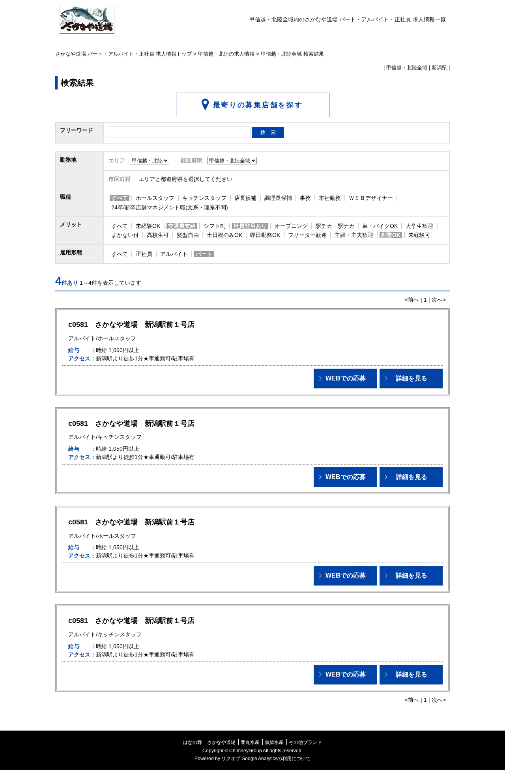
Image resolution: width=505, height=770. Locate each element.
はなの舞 (192, 742)
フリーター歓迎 (307, 235)
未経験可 (419, 235)
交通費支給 (182, 226)
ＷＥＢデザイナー (371, 198)
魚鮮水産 (274, 742)
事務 (305, 198)
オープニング (291, 226)
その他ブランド (305, 742)
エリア (116, 160)
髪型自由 (188, 235)
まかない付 (125, 235)
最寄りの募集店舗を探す (258, 105)
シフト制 (215, 226)
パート (204, 254)
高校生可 (158, 235)
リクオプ (230, 758)
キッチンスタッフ (204, 198)
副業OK (390, 235)
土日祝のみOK (224, 235)
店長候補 (245, 198)
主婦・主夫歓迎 (354, 235)
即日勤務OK (265, 235)
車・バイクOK (380, 226)
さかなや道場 (221, 742)
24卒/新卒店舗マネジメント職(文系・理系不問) (169, 207)
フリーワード (76, 130)
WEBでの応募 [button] (345, 378)
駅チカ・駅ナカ (335, 226)
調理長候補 (278, 198)
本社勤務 (330, 198)
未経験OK (148, 226)
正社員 (144, 254)
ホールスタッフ (155, 198)
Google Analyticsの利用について (275, 758)
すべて (119, 198)
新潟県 (439, 68)
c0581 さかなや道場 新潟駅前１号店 (131, 324)
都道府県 (191, 160)
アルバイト (174, 254)
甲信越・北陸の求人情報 (226, 54)
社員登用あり (250, 226)
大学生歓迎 (419, 226)
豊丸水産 (250, 742)
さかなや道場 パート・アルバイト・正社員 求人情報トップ (123, 54)
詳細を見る (411, 378)
